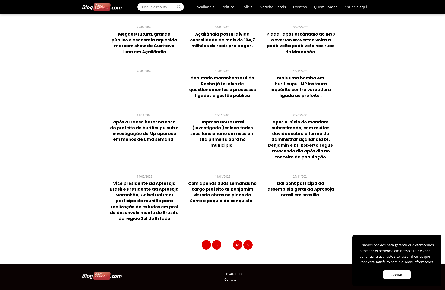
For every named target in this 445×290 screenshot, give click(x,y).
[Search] (179, 6)
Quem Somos (325, 7)
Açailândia (206, 7)
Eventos (300, 7)
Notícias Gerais (273, 7)
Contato (230, 279)
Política (228, 7)
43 (237, 245)
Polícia (247, 7)
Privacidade (233, 273)
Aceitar (396, 274)
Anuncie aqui (355, 7)
